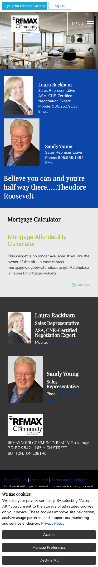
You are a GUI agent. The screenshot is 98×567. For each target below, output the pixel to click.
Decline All (49, 560)
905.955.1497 (71, 157)
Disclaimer (39, 480)
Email (43, 111)
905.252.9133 (65, 106)
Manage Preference (49, 547)
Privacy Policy (52, 523)
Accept (49, 534)
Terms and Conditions (69, 480)
